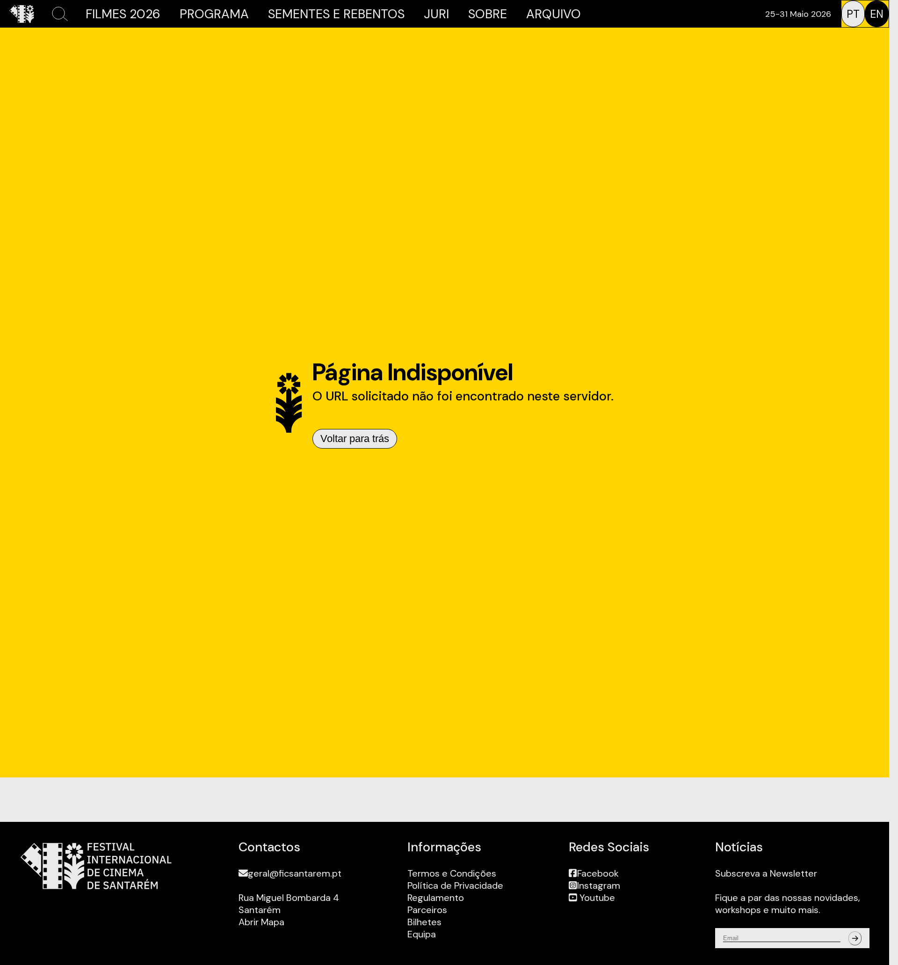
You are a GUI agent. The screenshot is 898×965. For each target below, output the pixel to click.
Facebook (598, 873)
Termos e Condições (451, 873)
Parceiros (427, 910)
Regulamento (435, 898)
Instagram (598, 885)
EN (877, 14)
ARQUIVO (553, 14)
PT (853, 14)
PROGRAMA (214, 14)
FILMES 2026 (123, 14)
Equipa (421, 934)
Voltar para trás (354, 438)
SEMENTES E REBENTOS (336, 14)
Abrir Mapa (261, 922)
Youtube (596, 898)
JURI (436, 14)
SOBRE (487, 14)
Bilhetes (424, 922)
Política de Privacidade (455, 885)
